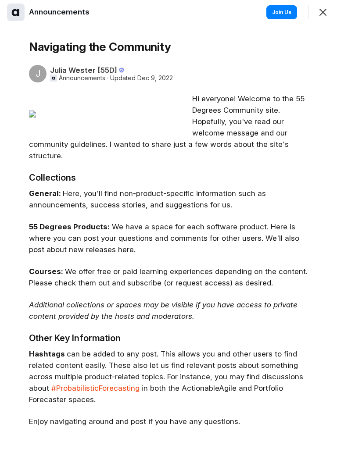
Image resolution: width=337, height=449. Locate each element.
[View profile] (16, 12)
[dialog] (168, 224)
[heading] (60, 12)
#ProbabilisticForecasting (95, 388)
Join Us (281, 12)
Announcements (82, 78)
